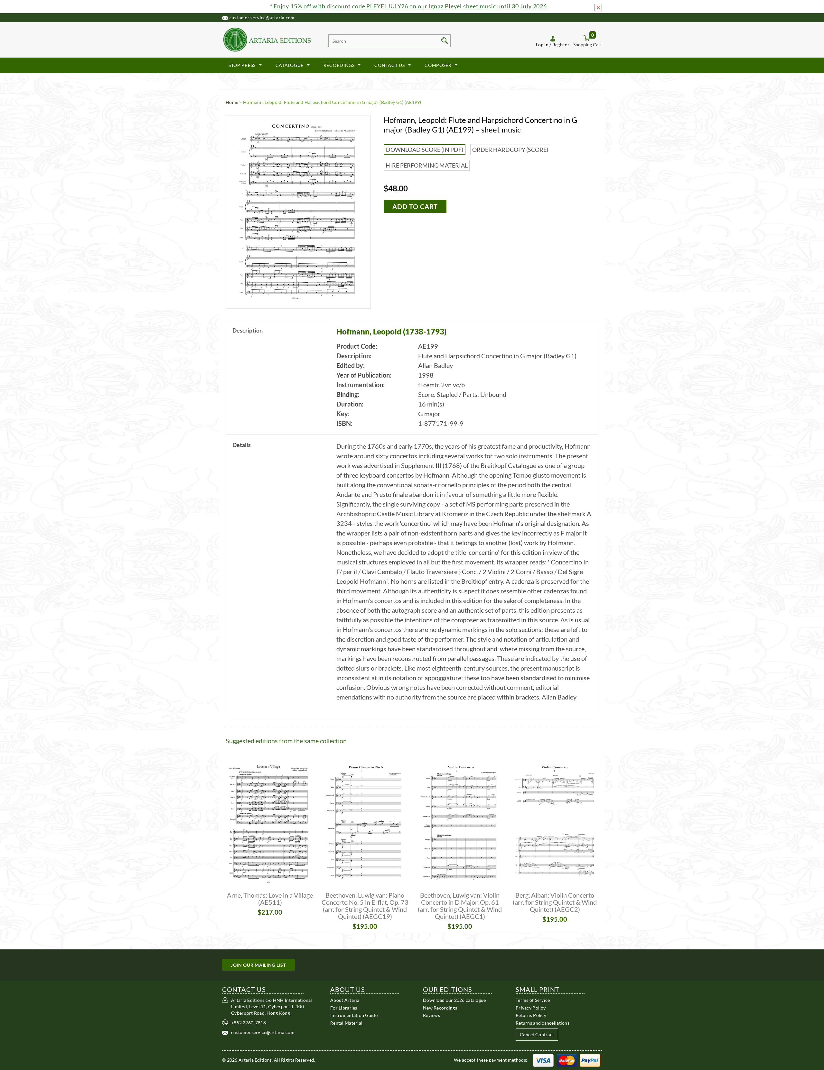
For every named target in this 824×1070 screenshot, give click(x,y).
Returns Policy (531, 1015)
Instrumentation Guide (354, 1015)
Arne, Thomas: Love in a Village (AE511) (270, 899)
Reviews (431, 1015)
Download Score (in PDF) (424, 149)
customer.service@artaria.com (262, 17)
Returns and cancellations (542, 1022)
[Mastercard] (567, 1060)
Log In (542, 44)
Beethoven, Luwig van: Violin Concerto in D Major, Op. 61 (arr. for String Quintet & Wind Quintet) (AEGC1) (460, 906)
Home (232, 102)
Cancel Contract (537, 1034)
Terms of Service (533, 1000)
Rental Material (346, 1022)
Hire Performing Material (427, 165)
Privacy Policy (531, 1007)
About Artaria (345, 1000)
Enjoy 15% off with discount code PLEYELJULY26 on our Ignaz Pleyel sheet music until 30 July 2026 (410, 6)
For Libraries (343, 1007)
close (598, 7)
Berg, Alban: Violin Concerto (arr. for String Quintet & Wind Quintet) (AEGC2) (555, 902)
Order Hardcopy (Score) (510, 149)
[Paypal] (590, 1060)
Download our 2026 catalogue (454, 1000)
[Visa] (543, 1060)
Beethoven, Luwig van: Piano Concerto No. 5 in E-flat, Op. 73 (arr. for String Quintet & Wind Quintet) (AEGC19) (365, 906)
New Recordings (440, 1007)
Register (560, 44)
